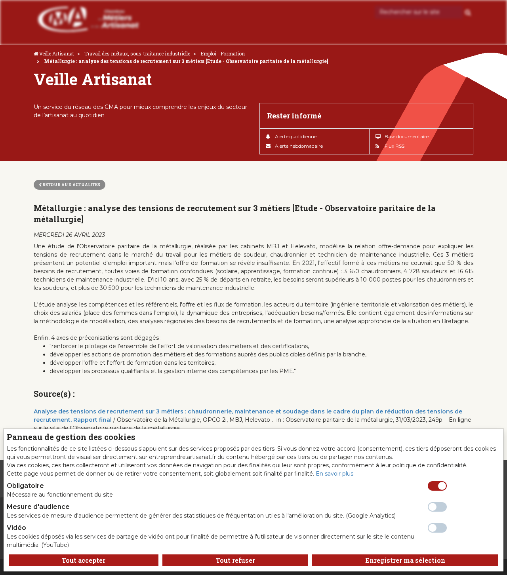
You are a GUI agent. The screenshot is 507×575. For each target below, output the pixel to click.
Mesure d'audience (38, 506)
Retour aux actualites (71, 184)
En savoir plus (334, 473)
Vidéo (16, 527)
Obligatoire (25, 485)
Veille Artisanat (56, 53)
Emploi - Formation (222, 53)
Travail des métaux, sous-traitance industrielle (137, 53)
